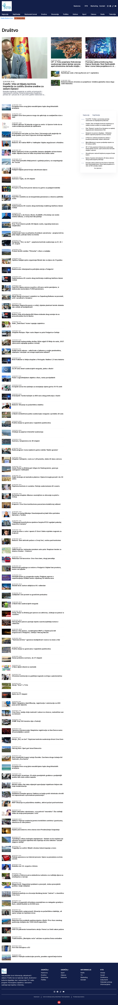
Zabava (93, 14)
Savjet (102, 975)
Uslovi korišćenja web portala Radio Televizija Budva (56, 996)
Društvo (44, 14)
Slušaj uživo (20, 18)
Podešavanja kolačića (78, 996)
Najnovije (5, 14)
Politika (65, 14)
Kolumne (64, 977)
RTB (86, 6)
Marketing (94, 6)
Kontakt (102, 6)
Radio (103, 14)
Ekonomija (55, 14)
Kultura (75, 14)
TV (82, 975)
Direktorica (104, 977)
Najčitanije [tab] (96, 115)
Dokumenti (104, 980)
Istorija (102, 973)
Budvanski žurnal (31, 14)
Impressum (36, 996)
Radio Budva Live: (7, 18)
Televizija (112, 14)
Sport (84, 14)
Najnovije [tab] (86, 115)
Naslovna (77, 6)
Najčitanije (16, 14)
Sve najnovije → (98, 168)
